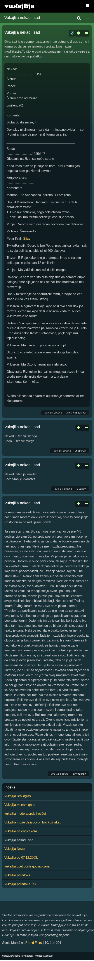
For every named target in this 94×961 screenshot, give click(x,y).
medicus (80, 450)
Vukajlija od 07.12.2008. (21, 857)
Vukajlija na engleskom (20, 831)
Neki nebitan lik (76, 412)
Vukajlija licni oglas (17, 796)
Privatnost (27, 955)
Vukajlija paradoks (17, 875)
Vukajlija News (14, 849)
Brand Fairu (33, 942)
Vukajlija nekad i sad (22, 32)
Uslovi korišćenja (11, 955)
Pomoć (38, 955)
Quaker (81, 488)
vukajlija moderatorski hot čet (25, 813)
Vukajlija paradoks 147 (20, 884)
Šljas (26, 238)
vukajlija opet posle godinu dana (26, 866)
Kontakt (48, 955)
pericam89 (79, 773)
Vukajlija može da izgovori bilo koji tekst (32, 822)
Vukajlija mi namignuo (19, 805)
